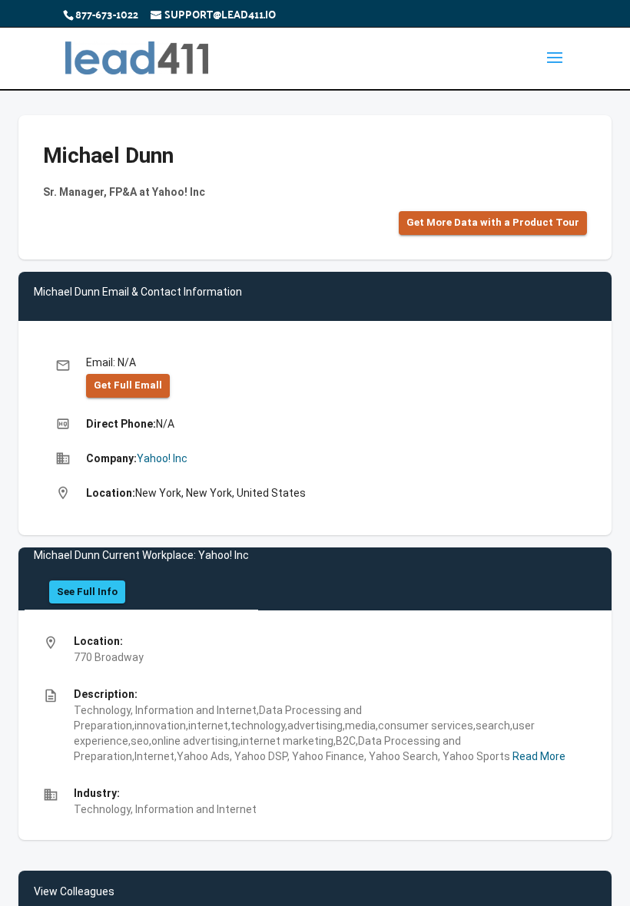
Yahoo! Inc (162, 458)
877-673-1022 (106, 14)
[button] (493, 223)
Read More (537, 756)
